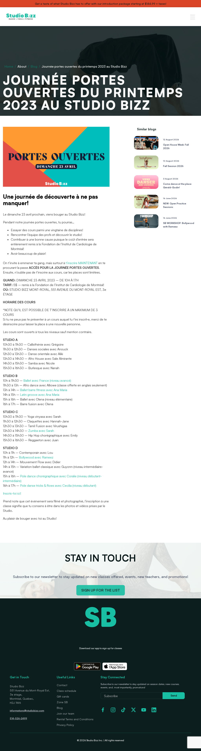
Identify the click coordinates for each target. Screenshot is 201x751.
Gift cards (63, 696)
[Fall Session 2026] (146, 168)
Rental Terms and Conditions (75, 719)
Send (174, 695)
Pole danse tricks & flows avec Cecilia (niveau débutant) (58, 485)
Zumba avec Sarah (41, 431)
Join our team (65, 713)
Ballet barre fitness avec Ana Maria (43, 390)
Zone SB (62, 702)
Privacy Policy (65, 725)
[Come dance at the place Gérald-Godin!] (146, 188)
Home (9, 66)
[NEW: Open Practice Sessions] (146, 207)
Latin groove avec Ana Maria (39, 395)
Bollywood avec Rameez (36, 457)
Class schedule (66, 690)
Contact (62, 685)
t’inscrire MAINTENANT (82, 263)
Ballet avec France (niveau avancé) (47, 380)
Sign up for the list (100, 590)
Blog (34, 66)
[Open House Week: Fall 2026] (146, 148)
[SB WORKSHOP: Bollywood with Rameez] (146, 227)
